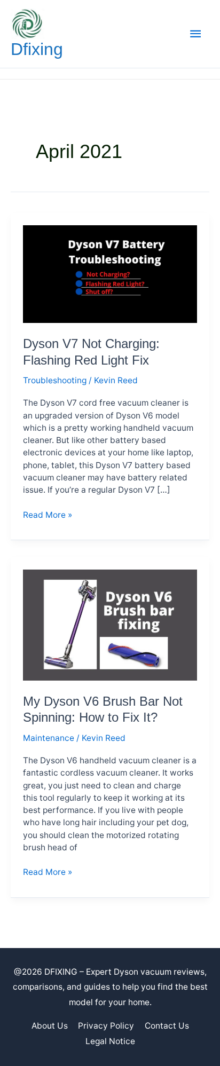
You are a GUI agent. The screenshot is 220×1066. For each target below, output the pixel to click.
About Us (50, 1026)
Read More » (47, 515)
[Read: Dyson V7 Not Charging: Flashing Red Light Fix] (110, 274)
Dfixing (37, 49)
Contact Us (167, 1026)
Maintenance (48, 738)
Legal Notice (110, 1041)
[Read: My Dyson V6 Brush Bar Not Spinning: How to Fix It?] (110, 624)
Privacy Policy (106, 1026)
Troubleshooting (55, 380)
